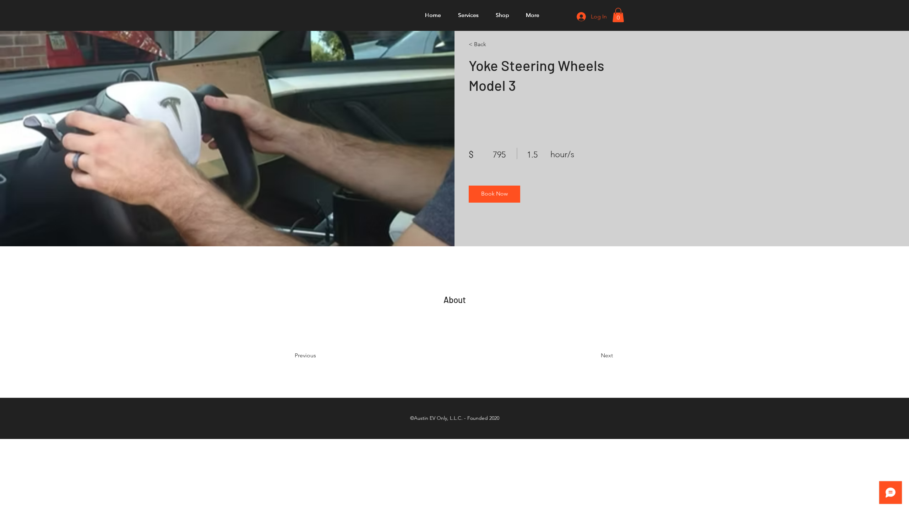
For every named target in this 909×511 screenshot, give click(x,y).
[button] (618, 15)
